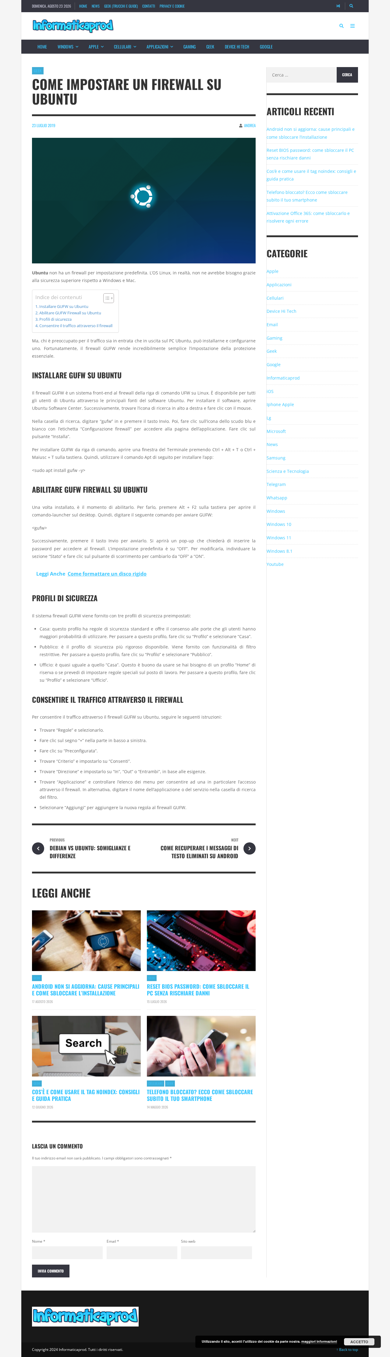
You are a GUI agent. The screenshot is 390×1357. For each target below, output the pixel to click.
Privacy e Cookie (172, 6)
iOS (270, 391)
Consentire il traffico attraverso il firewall (75, 325)
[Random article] (338, 6)
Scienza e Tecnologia (288, 471)
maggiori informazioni (319, 1341)
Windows (65, 46)
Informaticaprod (283, 378)
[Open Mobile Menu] (352, 25)
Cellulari (122, 46)
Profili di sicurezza (55, 319)
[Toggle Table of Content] (105, 298)
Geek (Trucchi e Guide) (121, 6)
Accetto (359, 1342)
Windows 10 (279, 524)
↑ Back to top (347, 1349)
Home (83, 6)
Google (266, 46)
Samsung (276, 458)
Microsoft (276, 431)
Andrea (250, 125)
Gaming (189, 46)
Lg (269, 418)
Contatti (148, 6)
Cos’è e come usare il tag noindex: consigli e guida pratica (86, 1095)
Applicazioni (157, 46)
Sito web (188, 1241)
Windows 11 (279, 538)
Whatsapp (277, 498)
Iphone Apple (280, 404)
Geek (210, 46)
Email (113, 1241)
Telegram (276, 484)
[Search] (351, 6)
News (96, 6)
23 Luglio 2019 (43, 125)
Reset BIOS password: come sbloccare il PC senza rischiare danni (198, 989)
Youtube (275, 564)
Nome (38, 1241)
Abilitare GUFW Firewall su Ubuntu (70, 313)
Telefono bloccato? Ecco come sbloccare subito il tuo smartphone (200, 1095)
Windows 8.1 (279, 551)
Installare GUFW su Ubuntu (63, 306)
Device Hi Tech (237, 46)
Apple (94, 46)
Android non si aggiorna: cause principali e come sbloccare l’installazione (85, 989)
